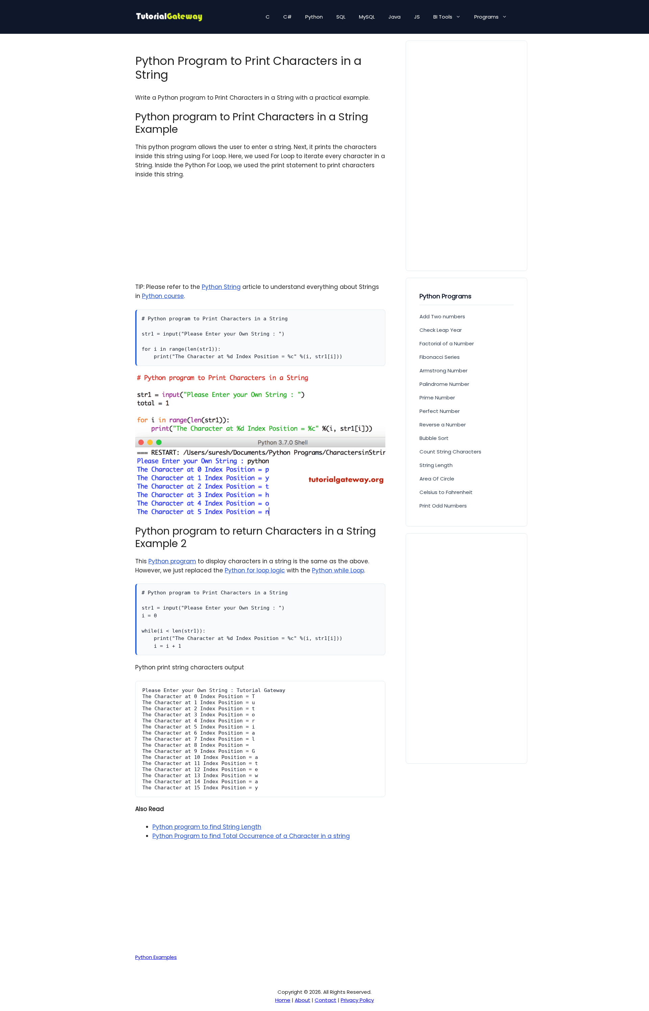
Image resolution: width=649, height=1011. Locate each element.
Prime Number (437, 397)
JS (417, 16)
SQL (340, 16)
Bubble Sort (434, 438)
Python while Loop (338, 570)
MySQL (367, 16)
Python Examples (156, 957)
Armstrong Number (443, 370)
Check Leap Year (440, 330)
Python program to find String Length (206, 827)
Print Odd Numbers (443, 505)
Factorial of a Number (446, 343)
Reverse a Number (442, 424)
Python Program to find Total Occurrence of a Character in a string (251, 836)
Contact (325, 1000)
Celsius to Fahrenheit (446, 492)
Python (314, 16)
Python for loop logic (255, 570)
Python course (163, 296)
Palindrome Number (444, 384)
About (302, 1000)
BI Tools (442, 16)
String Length (436, 465)
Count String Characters (450, 451)
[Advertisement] (260, 235)
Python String (221, 287)
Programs (486, 16)
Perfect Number (439, 411)
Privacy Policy (357, 1000)
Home (282, 1000)
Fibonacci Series (439, 357)
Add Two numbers (442, 316)
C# (287, 16)
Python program (172, 561)
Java (394, 16)
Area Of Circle (436, 478)
